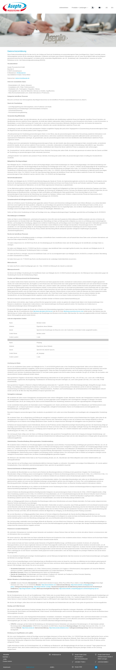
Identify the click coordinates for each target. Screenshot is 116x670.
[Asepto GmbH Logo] (14, 3)
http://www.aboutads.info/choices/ (42, 311)
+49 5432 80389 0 (103, 662)
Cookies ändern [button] (7, 661)
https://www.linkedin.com (49, 584)
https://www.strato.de (28, 628)
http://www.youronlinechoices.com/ (73, 311)
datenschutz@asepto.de (22, 78)
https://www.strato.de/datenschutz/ (59, 628)
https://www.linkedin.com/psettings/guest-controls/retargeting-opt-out (78, 588)
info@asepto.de (21, 73)
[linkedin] (96, 667)
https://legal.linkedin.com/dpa (42, 586)
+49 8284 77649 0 (80, 662)
